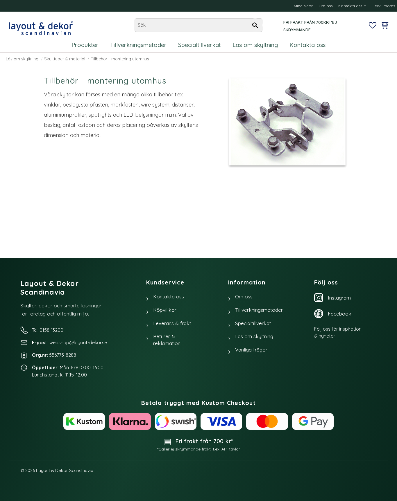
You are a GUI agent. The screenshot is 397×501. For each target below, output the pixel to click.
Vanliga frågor (251, 350)
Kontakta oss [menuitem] (350, 5)
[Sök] (255, 25)
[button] (372, 25)
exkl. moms (385, 5)
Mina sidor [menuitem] (303, 5)
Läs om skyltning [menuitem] (255, 44)
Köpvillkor (164, 310)
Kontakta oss (168, 296)
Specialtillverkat (253, 323)
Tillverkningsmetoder (259, 310)
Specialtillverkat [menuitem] (199, 44)
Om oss (244, 296)
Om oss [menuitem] (325, 5)
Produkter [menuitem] (85, 44)
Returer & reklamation (166, 339)
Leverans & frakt (172, 323)
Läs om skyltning (254, 336)
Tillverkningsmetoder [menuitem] (138, 44)
